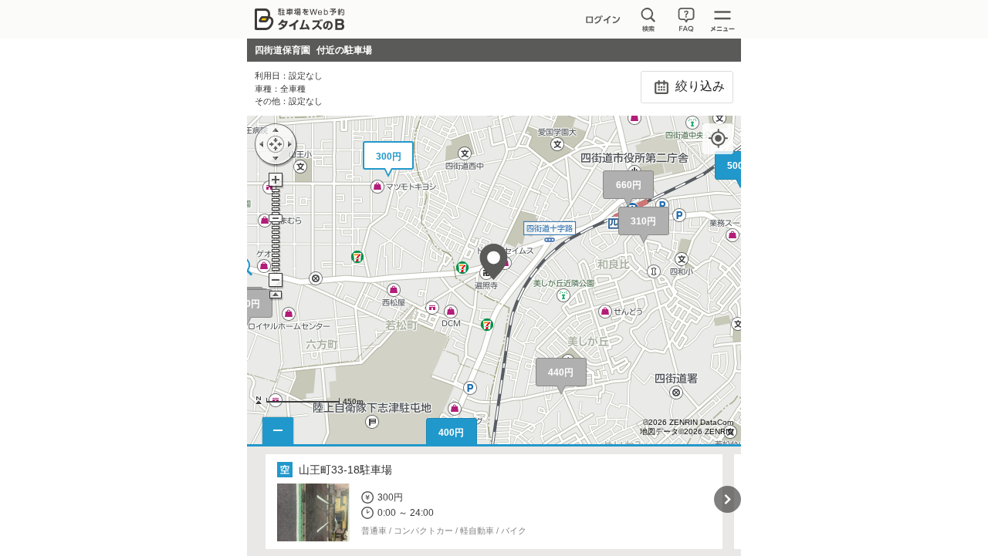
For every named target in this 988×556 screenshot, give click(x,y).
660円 (628, 185)
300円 (388, 156)
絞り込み (698, 86)
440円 (561, 372)
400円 (247, 303)
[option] (494, 501)
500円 (740, 165)
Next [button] (727, 499)
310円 (643, 221)
